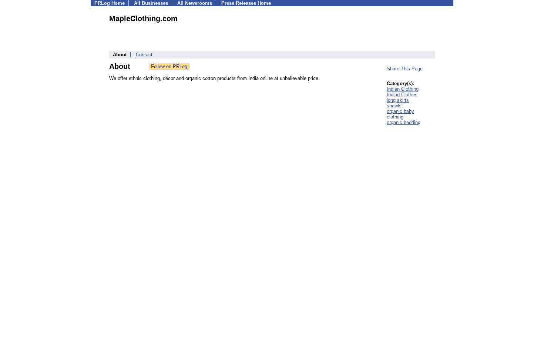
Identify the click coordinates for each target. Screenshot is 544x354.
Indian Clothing (403, 89)
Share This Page (405, 68)
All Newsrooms (194, 3)
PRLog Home (109, 3)
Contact (144, 54)
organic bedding (403, 122)
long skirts (398, 100)
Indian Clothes (402, 94)
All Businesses (151, 3)
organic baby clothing (400, 114)
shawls (394, 105)
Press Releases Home (246, 3)
